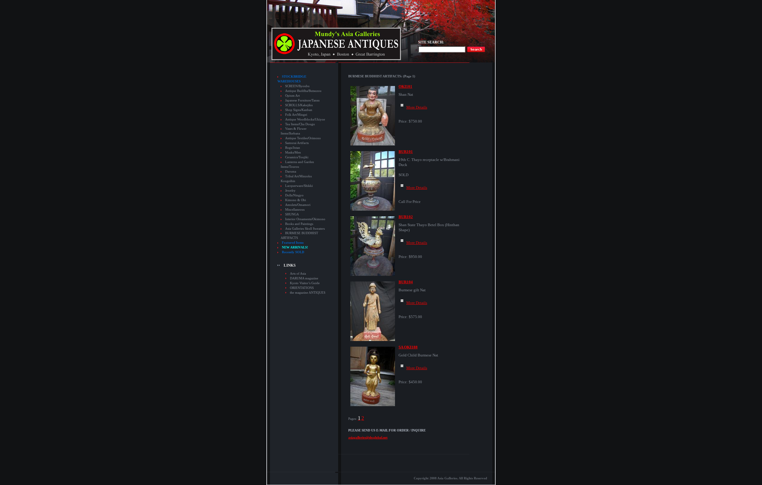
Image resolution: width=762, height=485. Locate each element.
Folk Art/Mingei (296, 114)
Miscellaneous (295, 209)
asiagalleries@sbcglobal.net (368, 437)
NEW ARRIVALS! (295, 247)
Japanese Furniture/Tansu (302, 100)
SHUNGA (292, 214)
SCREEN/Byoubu (297, 86)
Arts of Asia (298, 273)
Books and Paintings (299, 224)
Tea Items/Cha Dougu (300, 124)
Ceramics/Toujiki (296, 157)
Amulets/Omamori (297, 204)
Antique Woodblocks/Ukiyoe (305, 119)
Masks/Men (293, 152)
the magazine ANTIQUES (307, 292)
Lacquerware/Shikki (299, 185)
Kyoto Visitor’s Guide (305, 283)
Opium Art (292, 95)
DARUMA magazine (304, 278)
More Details (416, 107)
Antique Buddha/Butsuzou (303, 91)
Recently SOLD (293, 252)
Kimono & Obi (295, 200)
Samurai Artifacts (297, 143)
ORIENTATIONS (302, 288)
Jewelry (290, 190)
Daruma (290, 171)
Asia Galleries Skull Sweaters (305, 228)
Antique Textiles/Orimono (303, 138)
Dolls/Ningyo (294, 195)
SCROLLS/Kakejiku (299, 105)
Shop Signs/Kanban (298, 110)
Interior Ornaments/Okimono (305, 219)
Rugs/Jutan (292, 147)
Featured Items (293, 242)
